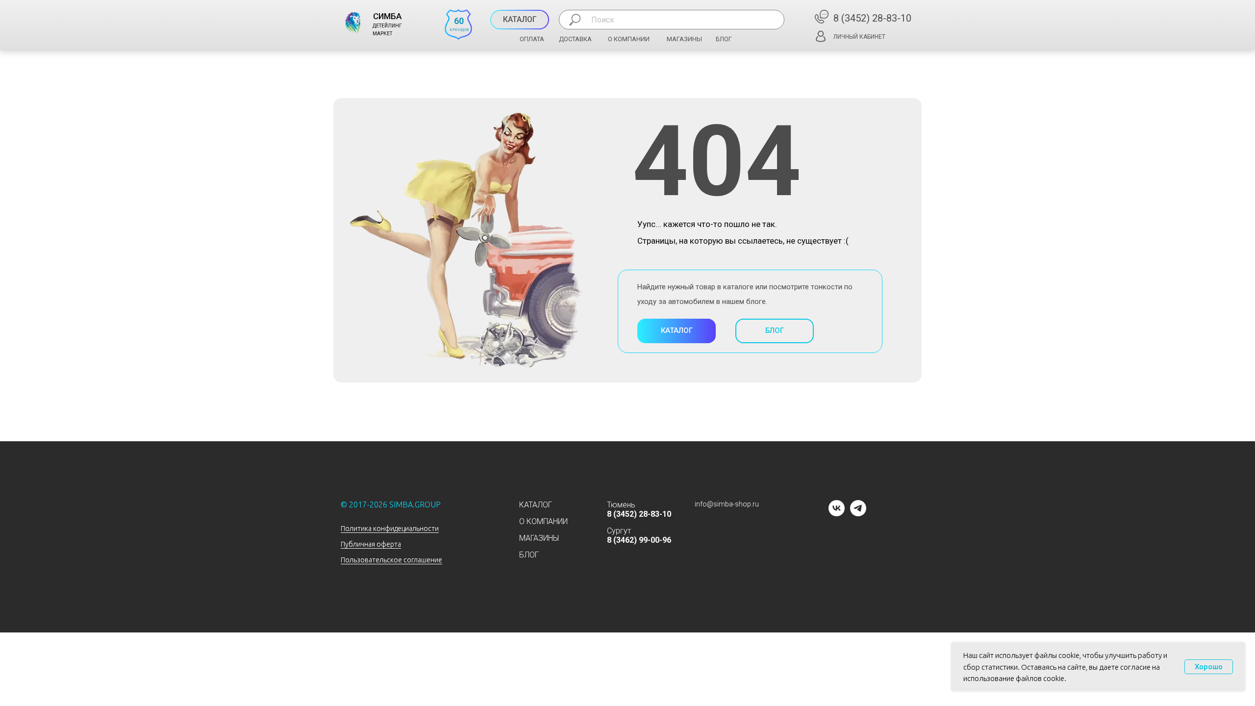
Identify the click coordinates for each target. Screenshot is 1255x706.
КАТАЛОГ (535, 504)
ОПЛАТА (532, 39)
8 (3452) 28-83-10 (872, 18)
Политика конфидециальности (390, 528)
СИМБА (387, 16)
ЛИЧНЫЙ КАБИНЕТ (859, 36)
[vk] (836, 513)
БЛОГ (724, 39)
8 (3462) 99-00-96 (639, 540)
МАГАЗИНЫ (684, 39)
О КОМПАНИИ (629, 39)
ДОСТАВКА (575, 39)
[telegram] (858, 513)
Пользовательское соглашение (391, 560)
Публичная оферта (371, 544)
